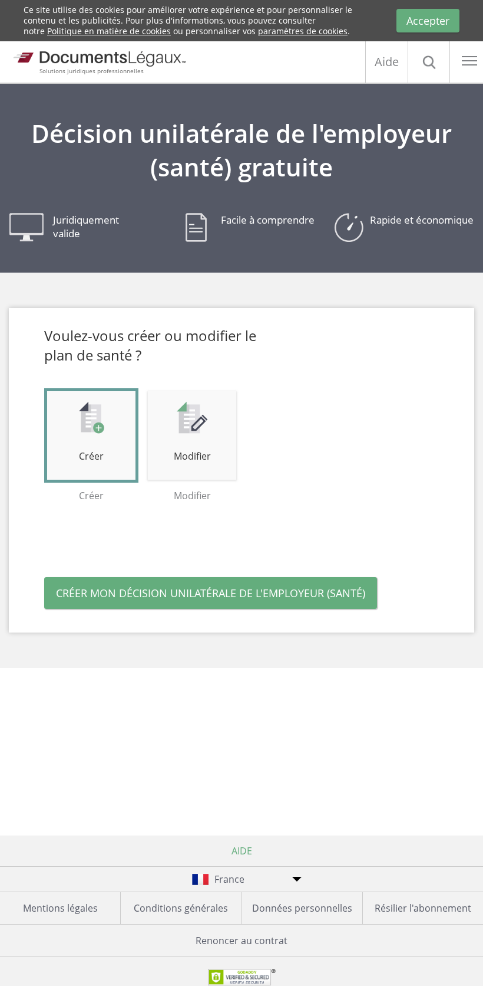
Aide (387, 62)
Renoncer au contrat (241, 940)
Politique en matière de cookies (109, 31)
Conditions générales (181, 908)
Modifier (192, 456)
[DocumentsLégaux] (97, 55)
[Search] (428, 62)
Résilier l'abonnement (423, 908)
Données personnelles (302, 908)
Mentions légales (60, 908)
